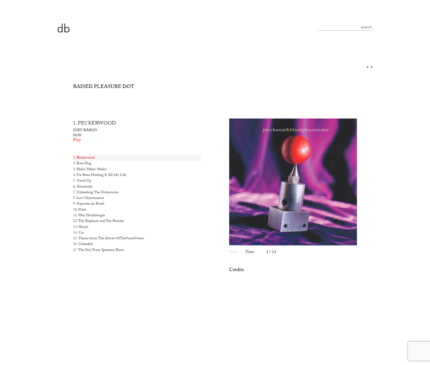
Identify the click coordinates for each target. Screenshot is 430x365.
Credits (236, 270)
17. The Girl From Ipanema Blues (98, 250)
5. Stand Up (82, 181)
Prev (233, 252)
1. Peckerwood (83, 158)
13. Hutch (80, 227)
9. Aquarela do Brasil (88, 204)
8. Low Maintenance (88, 198)
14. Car (78, 233)
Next (249, 252)
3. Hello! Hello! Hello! (90, 169)
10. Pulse (79, 210)
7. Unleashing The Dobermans (95, 192)
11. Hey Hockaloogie (89, 215)
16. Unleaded (83, 244)
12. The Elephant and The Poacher (98, 221)
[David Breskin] (63, 27)
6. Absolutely (83, 187)
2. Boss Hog (82, 163)
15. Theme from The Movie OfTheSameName (108, 238)
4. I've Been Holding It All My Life (99, 175)
